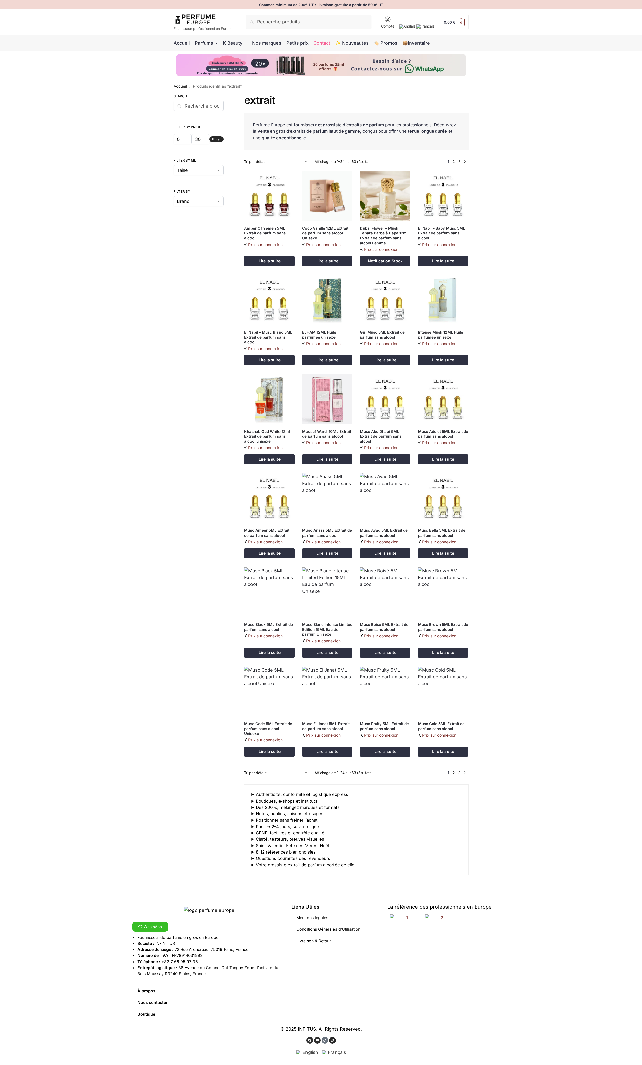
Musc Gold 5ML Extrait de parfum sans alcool (441, 726)
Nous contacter (152, 1002)
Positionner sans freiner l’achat (287, 820)
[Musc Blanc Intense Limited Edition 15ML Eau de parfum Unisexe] (327, 592)
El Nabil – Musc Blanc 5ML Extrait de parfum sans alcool (268, 337)
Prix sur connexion (265, 244)
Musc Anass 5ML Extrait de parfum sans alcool (327, 533)
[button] (454, 22)
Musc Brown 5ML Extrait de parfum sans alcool (443, 627)
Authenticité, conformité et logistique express (302, 794)
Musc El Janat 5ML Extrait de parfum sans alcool (326, 726)
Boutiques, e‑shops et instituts (286, 801)
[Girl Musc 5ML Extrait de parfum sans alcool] (385, 300)
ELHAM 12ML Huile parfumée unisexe (319, 335)
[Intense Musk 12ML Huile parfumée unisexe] (443, 300)
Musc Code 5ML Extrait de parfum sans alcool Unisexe (268, 728)
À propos (146, 990)
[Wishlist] (287, 178)
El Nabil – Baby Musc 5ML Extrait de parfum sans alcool (441, 233)
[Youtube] (317, 1040)
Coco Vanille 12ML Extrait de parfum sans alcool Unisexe (325, 233)
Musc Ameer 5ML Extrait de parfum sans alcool (266, 533)
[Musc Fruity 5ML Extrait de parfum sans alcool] (385, 692)
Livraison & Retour (313, 940)
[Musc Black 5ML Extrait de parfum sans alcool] (269, 592)
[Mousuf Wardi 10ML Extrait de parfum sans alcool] (327, 399)
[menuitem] (407, 26)
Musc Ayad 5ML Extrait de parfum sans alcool (384, 533)
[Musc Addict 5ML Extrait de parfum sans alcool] (443, 399)
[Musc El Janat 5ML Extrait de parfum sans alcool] (327, 692)
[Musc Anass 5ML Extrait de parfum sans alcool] (327, 498)
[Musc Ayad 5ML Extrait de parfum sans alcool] (385, 498)
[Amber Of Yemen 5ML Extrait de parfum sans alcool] (269, 196)
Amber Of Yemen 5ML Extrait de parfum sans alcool (265, 233)
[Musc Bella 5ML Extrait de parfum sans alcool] (443, 498)
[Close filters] (225, 97)
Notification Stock (385, 261)
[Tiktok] (325, 1040)
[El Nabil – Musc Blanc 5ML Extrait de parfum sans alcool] (269, 300)
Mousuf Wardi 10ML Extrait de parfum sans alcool (326, 434)
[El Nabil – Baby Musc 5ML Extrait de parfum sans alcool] (443, 196)
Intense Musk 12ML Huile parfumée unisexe (440, 335)
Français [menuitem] (337, 1052)
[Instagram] (332, 1040)
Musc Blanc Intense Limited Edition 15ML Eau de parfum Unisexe (327, 629)
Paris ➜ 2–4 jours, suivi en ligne (287, 826)
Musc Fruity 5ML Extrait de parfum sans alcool (384, 726)
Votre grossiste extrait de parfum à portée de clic (305, 864)
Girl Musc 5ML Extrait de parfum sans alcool (382, 335)
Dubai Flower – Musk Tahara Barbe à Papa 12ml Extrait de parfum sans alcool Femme (384, 236)
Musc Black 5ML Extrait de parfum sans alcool (268, 627)
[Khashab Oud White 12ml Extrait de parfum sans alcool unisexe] (269, 399)
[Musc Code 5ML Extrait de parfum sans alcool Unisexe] (269, 692)
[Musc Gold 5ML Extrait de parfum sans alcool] (443, 692)
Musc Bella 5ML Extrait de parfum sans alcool (441, 533)
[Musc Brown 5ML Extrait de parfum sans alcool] (443, 592)
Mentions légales (312, 917)
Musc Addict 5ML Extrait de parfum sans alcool (443, 434)
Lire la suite (270, 261)
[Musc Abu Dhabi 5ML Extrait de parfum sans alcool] (385, 399)
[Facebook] (309, 1040)
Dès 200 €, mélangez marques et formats (298, 807)
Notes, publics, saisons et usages (289, 813)
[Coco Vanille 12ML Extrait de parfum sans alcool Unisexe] (327, 196)
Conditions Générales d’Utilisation (328, 929)
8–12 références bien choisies (286, 852)
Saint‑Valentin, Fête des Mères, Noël (292, 845)
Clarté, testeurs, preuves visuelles (290, 839)
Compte (387, 26)
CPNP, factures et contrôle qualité (290, 832)
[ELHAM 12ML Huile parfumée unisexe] (327, 300)
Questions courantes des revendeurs (293, 858)
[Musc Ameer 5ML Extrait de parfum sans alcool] (269, 498)
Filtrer (216, 139)
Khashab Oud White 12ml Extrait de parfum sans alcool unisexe (267, 436)
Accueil (180, 86)
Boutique (146, 1014)
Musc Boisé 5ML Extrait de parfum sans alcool (384, 627)
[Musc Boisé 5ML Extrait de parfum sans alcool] (385, 592)
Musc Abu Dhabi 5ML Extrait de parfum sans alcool (380, 436)
